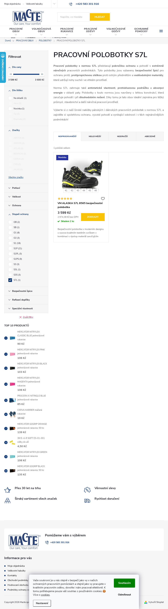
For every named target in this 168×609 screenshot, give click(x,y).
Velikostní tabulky (34, 3)
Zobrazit (93, 217)
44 (84, 190)
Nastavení (42, 603)
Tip (16, 113)
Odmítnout (124, 594)
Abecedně (150, 136)
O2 (16, 237)
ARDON (19, 143)
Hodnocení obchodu (18, 585)
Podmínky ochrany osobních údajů (25, 589)
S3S (17, 274)
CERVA (18, 159)
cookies (45, 595)
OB (16, 222)
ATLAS (18, 148)
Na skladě (20, 98)
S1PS (17, 259)
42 (72, 190)
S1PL (17, 253)
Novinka (19, 108)
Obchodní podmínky (18, 580)
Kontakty (12, 575)
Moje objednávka (12, 3)
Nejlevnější (95, 136)
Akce (17, 103)
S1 (17, 243)
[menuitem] (16, 32)
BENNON (19, 153)
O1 (16, 232)
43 (78, 190)
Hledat (99, 17)
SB (16, 227)
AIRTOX (19, 138)
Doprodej (19, 119)
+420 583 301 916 (59, 542)
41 (66, 190)
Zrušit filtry (28, 317)
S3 (16, 264)
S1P (17, 248)
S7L (17, 280)
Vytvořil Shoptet (156, 602)
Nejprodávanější (67, 136)
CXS (17, 164)
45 (89, 190)
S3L (17, 269)
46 (95, 190)
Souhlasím (124, 583)
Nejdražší (122, 136)
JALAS (18, 169)
